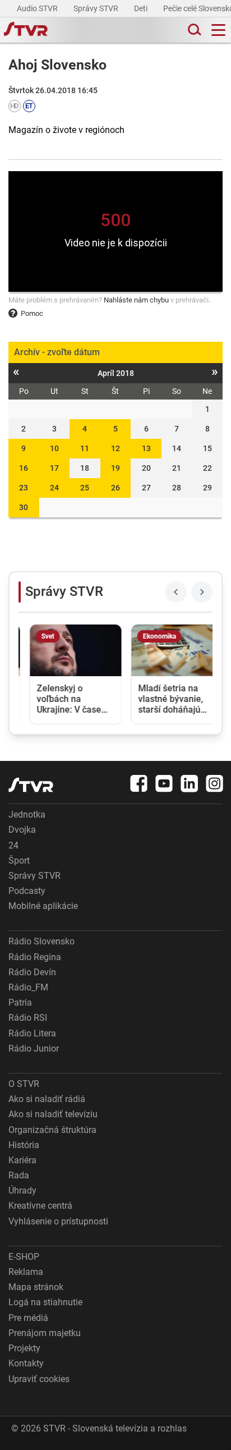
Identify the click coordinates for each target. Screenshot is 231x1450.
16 (23, 468)
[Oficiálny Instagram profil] (215, 783)
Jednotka (26, 814)
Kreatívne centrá (40, 1205)
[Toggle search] (193, 30)
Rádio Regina (34, 957)
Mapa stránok (35, 1287)
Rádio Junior (33, 1048)
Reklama (25, 1272)
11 (84, 448)
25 (84, 487)
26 (115, 487)
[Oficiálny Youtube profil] (164, 783)
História (23, 1145)
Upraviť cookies (39, 1379)
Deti (141, 8)
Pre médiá (28, 1318)
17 (54, 468)
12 (115, 448)
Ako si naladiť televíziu (53, 1114)
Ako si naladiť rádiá (46, 1099)
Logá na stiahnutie (45, 1302)
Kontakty (26, 1363)
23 (23, 487)
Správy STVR (96, 8)
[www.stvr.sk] (30, 784)
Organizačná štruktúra (52, 1130)
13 (146, 448)
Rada (18, 1175)
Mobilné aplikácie (43, 906)
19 (115, 468)
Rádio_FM (28, 987)
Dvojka (22, 829)
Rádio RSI (27, 1017)
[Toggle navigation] (218, 30)
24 (54, 487)
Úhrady (22, 1190)
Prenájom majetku (44, 1333)
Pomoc (32, 313)
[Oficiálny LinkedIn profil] (189, 783)
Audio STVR (38, 8)
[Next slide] (201, 592)
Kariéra (22, 1160)
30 (23, 507)
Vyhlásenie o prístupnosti (58, 1221)
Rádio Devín (32, 972)
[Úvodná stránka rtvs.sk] (26, 30)
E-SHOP (23, 1256)
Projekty (24, 1348)
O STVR (23, 1084)
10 (54, 448)
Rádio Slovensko (41, 941)
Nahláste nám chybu (136, 300)
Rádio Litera (32, 1033)
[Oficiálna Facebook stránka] (139, 783)
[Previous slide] (176, 592)
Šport (19, 860)
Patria (20, 1002)
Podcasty (26, 890)
